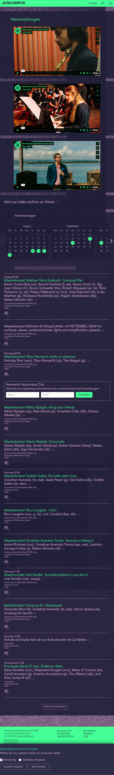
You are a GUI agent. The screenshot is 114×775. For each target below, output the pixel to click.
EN (102, 3)
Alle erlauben (39, 767)
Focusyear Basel (63, 733)
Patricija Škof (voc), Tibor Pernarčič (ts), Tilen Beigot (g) (45, 360)
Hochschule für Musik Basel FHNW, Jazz (60, 268)
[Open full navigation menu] (110, 3)
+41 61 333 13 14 (11, 743)
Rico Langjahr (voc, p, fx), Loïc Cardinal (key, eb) (40, 514)
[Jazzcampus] (13, 3)
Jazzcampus (38, 268)
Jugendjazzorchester (65, 736)
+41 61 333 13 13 (11, 736)
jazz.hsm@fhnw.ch (26, 736)
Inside (85, 736)
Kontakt (93, 3)
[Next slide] (111, 241)
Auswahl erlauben (13, 767)
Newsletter (87, 733)
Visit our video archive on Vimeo (30, 202)
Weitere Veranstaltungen (55, 707)
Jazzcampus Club (64, 731)
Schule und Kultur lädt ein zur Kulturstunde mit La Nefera (46, 640)
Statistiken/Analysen (34, 760)
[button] (57, 721)
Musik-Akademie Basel (24, 268)
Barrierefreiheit (89, 731)
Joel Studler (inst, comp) (22, 579)
